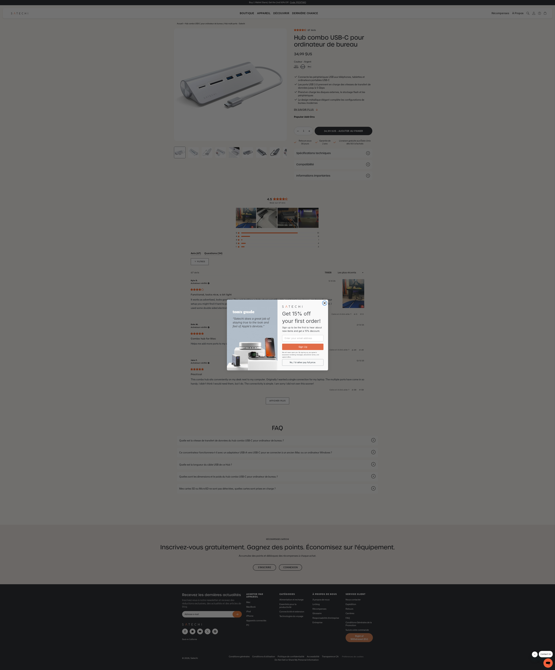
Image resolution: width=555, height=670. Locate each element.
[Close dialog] (324, 303)
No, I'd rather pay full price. (303, 362)
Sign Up (302, 346)
